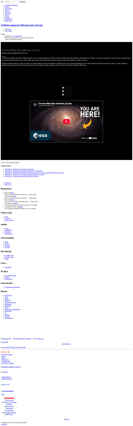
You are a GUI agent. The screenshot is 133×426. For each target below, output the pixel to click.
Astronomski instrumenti (12, 287)
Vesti (6, 297)
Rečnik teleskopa (7, 379)
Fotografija (8, 267)
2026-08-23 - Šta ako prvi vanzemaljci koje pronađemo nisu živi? (25, 174)
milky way (8, 184)
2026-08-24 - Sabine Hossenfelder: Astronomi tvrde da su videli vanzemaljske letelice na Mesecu (34, 172)
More (12, 193)
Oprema (7, 247)
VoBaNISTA (9, 19)
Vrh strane (4, 424)
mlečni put (8, 183)
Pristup (7, 16)
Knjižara (7, 316)
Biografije (8, 306)
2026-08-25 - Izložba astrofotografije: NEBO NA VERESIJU (24, 171)
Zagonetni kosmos (10, 302)
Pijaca (6, 307)
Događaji (7, 245)
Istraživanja (8, 295)
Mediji (7, 299)
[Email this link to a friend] (8, 31)
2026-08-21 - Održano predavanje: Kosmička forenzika (22, 176)
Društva (7, 314)
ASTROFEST (66, 344)
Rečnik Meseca (6, 377)
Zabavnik (8, 300)
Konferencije (9, 234)
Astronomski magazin (11, 5)
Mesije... (7, 277)
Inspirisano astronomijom (12, 309)
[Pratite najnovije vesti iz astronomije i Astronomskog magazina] (66, 419)
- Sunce (3, 356)
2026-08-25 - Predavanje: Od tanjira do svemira (19, 169)
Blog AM (8, 12)
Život (6, 217)
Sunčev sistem (9, 220)
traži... (3, 2)
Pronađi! (22, 2)
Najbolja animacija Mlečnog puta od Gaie (22, 25)
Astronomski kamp (10, 275)
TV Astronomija (17, 36)
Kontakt (7, 17)
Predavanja (8, 311)
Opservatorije (9, 318)
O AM (7, 7)
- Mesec (3, 358)
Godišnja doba (9, 255)
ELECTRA (8, 21)
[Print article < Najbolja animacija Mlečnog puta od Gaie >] (8, 29)
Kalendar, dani (9, 257)
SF (5, 313)
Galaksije (7, 218)
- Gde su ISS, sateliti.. (7, 363)
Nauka (7, 228)
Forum (7, 10)
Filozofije (8, 232)
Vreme (7, 259)
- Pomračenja (5, 360)
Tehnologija (8, 230)
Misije (6, 242)
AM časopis (8, 9)
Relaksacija (8, 304)
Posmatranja (8, 279)
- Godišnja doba (6, 361)
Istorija (7, 244)
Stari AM (7, 14)
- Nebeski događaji (6, 354)
